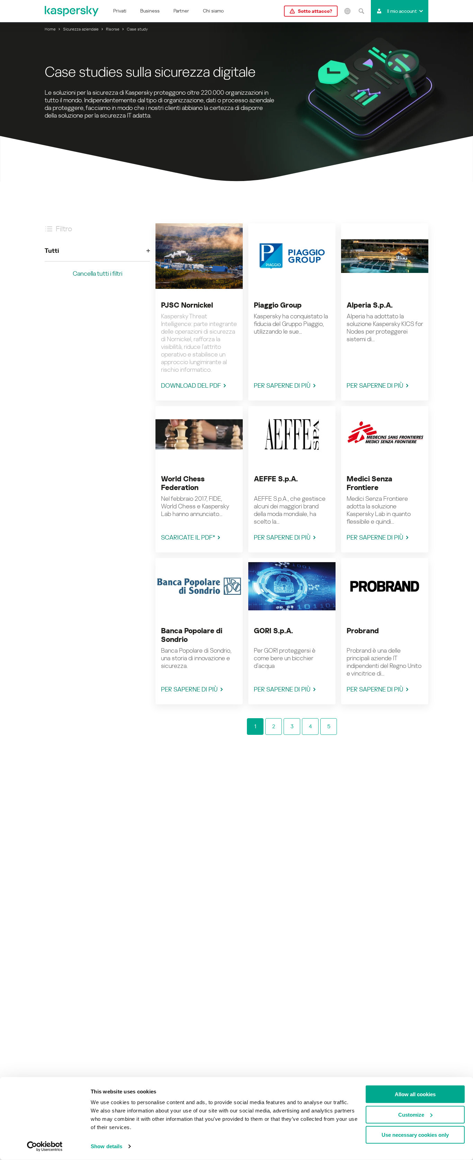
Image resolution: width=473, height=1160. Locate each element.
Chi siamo (213, 11)
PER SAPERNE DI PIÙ (282, 385)
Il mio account (402, 11)
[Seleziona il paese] (347, 11)
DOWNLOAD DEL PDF (191, 385)
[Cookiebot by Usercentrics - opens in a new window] (45, 1146)
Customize (411, 1114)
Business (150, 11)
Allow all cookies (415, 1094)
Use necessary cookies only (415, 1135)
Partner (181, 11)
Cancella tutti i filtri (97, 273)
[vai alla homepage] (72, 11)
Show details (106, 1146)
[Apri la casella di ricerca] (361, 11)
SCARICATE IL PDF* (188, 537)
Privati (119, 11)
